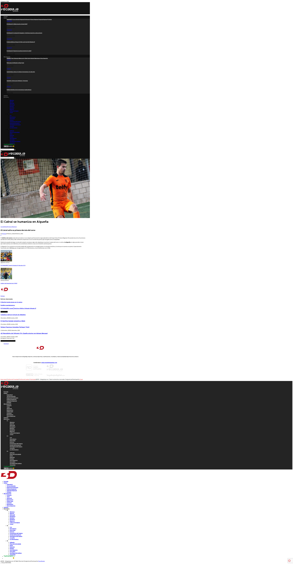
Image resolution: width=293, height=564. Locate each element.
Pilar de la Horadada (15, 132)
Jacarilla (12, 126)
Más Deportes (7, 56)
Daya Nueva (12, 117)
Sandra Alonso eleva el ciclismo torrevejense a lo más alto (21, 71)
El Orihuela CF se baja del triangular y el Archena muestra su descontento (24, 33)
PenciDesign (41, 561)
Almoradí (12, 103)
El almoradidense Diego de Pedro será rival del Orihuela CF (21, 42)
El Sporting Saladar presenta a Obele (13, 321)
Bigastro (12, 109)
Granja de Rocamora (15, 123)
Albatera (12, 100)
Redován (12, 135)
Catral (11, 112)
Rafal (11, 133)
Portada (6, 16)
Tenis (8, 407)
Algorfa (11, 101)
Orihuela (12, 130)
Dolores (12, 120)
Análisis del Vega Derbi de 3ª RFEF (9, 283)
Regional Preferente (12, 398)
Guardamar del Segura (15, 124)
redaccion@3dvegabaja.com (49, 362)
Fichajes (9, 402)
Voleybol (9, 413)
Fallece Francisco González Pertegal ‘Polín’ (15, 327)
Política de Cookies (24, 379)
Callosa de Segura (14, 111)
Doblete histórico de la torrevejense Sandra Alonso (19, 89)
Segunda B (9, 21)
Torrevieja (12, 143)
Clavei (81, 379)
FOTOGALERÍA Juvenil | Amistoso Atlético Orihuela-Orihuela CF (18, 308)
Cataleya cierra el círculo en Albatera (13, 315)
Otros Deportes (11, 416)
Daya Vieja (12, 118)
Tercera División (11, 396)
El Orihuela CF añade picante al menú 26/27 (17, 24)
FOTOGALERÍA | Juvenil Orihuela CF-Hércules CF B (13, 265)
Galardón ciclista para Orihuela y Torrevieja (17, 80)
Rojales (11, 137)
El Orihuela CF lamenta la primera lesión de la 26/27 (19, 51)
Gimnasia (9, 408)
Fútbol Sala (10, 411)
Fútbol (5, 18)
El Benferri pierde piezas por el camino (11, 302)
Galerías (6, 95)
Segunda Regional (12, 401)
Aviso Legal (3, 379)
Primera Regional (12, 226)
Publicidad (32, 379)
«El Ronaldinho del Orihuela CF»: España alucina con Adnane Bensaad (24, 333)
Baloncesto (10, 410)
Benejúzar (12, 104)
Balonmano (10, 414)
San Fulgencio (13, 138)
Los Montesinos (13, 127)
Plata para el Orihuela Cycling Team (15, 62)
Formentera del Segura (15, 121)
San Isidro (12, 140)
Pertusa (4, 233)
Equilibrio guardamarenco (8, 305)
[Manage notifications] (289, 560)
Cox (11, 115)
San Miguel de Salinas (15, 141)
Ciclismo (9, 60)
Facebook (6, 343)
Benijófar (12, 108)
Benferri (12, 106)
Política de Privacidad (12, 379)
